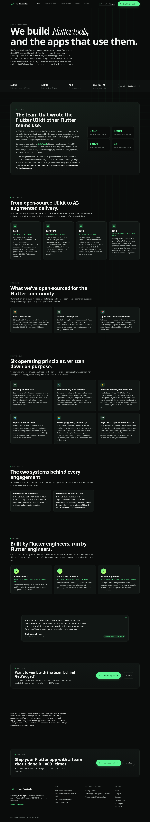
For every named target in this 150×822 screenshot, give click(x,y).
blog (64, 723)
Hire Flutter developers (63, 791)
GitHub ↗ (118, 807)
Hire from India (65, 4)
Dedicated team (50, 4)
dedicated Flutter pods (39, 723)
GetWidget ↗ (120, 803)
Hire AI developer (61, 803)
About (117, 791)
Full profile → (29, 589)
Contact (86, 4)
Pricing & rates (90, 791)
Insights (77, 4)
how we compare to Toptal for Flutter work (45, 718)
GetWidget (30, 50)
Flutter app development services (44, 720)
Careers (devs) (120, 800)
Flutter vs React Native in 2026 (44, 716)
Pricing (39, 4)
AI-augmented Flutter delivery (96, 797)
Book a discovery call (108, 675)
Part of (108, 4)
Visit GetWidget (17, 805)
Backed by (128, 86)
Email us (129, 675)
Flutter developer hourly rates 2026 (40, 713)
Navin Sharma (21, 576)
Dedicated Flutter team (63, 799)
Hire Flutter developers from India (65, 795)
